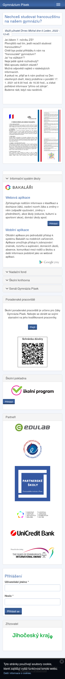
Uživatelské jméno (17, 582)
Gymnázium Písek (16, 4)
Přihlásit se (13, 611)
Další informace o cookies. (18, 673)
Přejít (32, 327)
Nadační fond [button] (17, 272)
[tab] (32, 178)
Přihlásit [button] (53, 223)
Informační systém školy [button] (24, 178)
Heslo (9, 596)
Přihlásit (9, 401)
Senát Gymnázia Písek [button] (23, 288)
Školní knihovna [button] (19, 280)
